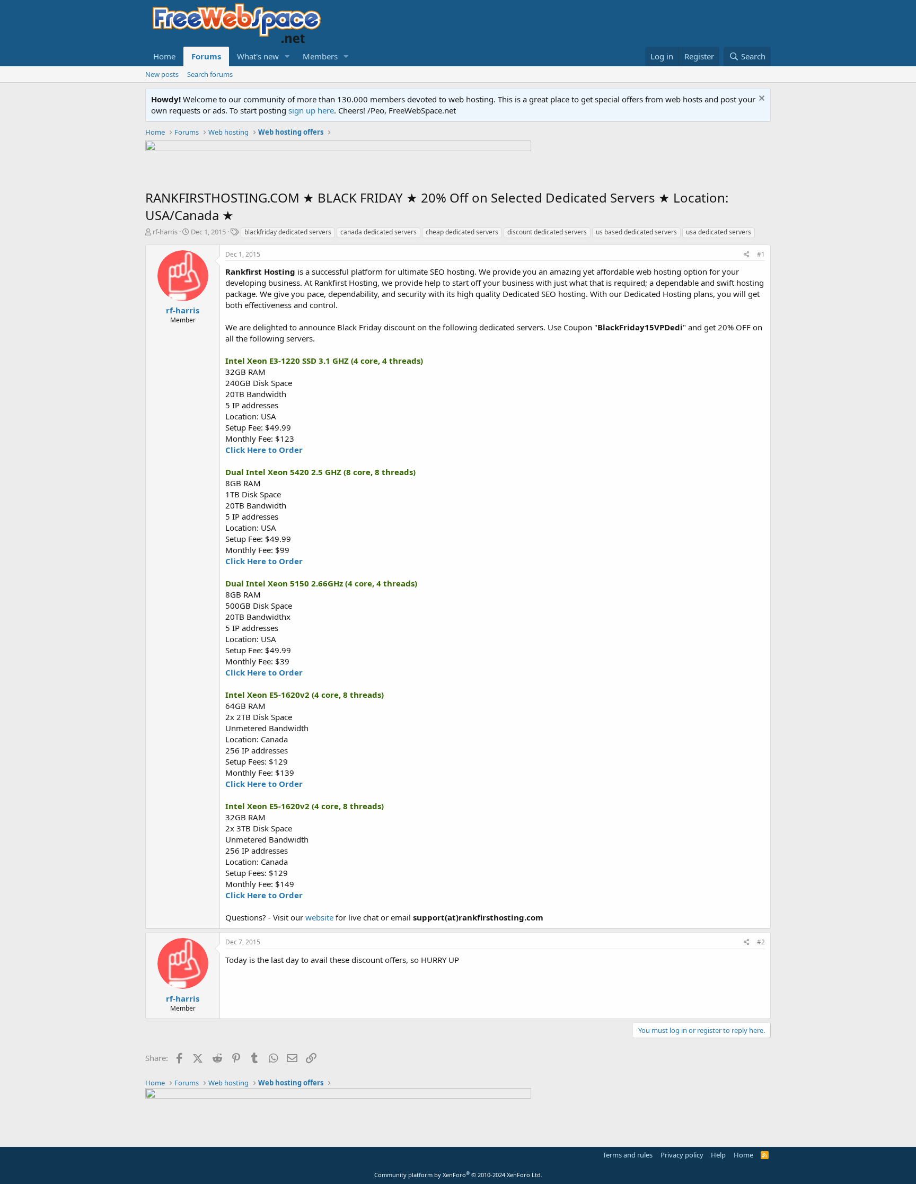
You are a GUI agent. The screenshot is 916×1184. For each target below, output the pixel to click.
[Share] (746, 255)
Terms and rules (628, 1155)
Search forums (210, 74)
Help (718, 1155)
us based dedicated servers (636, 231)
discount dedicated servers (547, 231)
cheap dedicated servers (462, 231)
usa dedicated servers (718, 231)
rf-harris (165, 231)
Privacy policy (681, 1155)
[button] (287, 56)
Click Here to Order (264, 449)
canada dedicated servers (378, 231)
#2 (761, 941)
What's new (258, 56)
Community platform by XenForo (458, 1175)
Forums (206, 56)
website (319, 917)
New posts (162, 74)
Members (320, 56)
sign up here (311, 110)
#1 (761, 254)
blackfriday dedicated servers (287, 231)
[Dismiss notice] (760, 99)
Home (164, 56)
